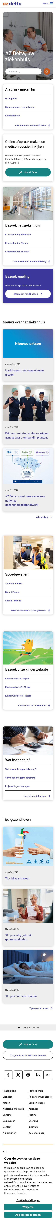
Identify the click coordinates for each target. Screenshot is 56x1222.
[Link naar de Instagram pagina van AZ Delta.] (28, 1075)
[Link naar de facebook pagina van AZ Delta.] (8, 1075)
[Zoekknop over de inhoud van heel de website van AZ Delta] (46, 71)
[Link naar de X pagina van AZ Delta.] (18, 1075)
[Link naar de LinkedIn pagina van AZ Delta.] (38, 1075)
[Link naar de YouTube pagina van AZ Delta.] (47, 1075)
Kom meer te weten (15, 1193)
